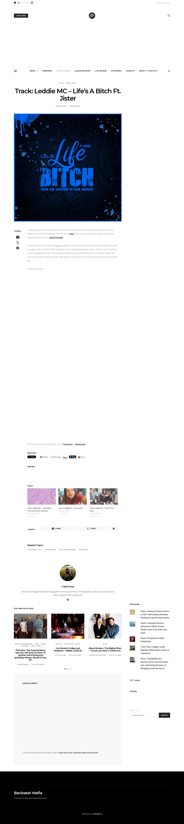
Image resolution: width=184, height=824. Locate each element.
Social (133, 691)
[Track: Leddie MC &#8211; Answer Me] (72, 496)
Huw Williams (60, 655)
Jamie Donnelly (56, 237)
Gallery (58, 644)
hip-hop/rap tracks (68, 550)
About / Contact (163, 3)
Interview (116, 71)
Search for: (134, 710)
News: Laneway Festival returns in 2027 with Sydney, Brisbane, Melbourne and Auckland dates (154, 107)
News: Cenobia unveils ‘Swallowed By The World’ (93, 104)
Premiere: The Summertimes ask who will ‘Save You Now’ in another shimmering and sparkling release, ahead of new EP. (32, 108)
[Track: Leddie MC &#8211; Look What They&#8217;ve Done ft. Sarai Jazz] (41, 496)
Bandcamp (80, 444)
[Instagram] (32, 3)
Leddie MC (84, 550)
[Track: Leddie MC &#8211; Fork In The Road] (104, 496)
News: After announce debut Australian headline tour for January (123, 105)
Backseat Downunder (24, 644)
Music (61, 83)
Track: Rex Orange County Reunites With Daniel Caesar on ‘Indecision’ (154, 649)
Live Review (101, 71)
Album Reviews (83, 71)
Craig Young (68, 586)
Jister (71, 233)
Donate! (130, 71)
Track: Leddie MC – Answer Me (70, 508)
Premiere (47, 71)
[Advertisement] (92, 46)
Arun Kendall (23, 664)
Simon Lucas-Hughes (97, 655)
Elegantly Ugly (35, 550)
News (33, 71)
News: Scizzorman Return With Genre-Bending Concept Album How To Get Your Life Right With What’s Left (62, 107)
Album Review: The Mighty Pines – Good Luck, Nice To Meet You (105, 649)
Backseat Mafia (28, 793)
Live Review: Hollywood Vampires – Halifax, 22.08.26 (68, 649)
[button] (169, 71)
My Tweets (135, 680)
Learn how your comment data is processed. (78, 752)
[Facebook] (15, 3)
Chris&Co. (97, 813)
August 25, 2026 (38, 664)
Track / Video (63, 71)
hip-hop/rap (51, 550)
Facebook (68, 444)
